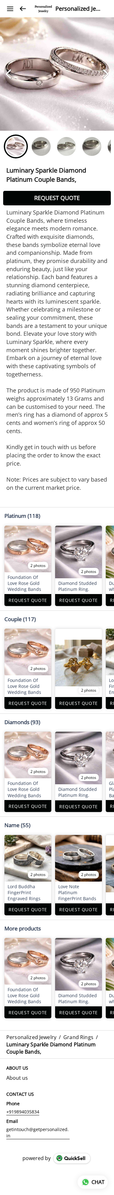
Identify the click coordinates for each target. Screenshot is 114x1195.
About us (17, 1077)
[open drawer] (10, 9)
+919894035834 (22, 1112)
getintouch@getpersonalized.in (37, 1132)
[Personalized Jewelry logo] (43, 9)
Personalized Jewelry (79, 9)
